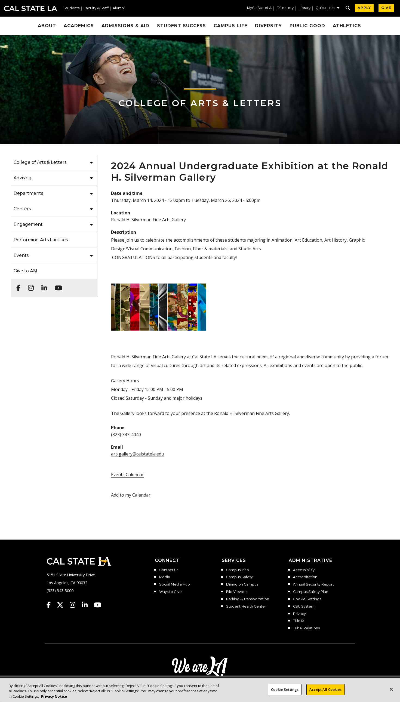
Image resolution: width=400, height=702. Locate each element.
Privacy (299, 614)
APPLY (364, 8)
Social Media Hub (174, 584)
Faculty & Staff (96, 8)
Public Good (307, 25)
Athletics (347, 25)
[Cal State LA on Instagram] (75, 605)
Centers (22, 208)
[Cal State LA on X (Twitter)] (63, 605)
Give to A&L (26, 270)
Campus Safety (239, 577)
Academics (79, 25)
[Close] (391, 689)
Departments (28, 193)
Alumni (119, 8)
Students (71, 8)
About (47, 25)
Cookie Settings (307, 599)
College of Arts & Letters (200, 103)
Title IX (298, 621)
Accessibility (304, 570)
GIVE (386, 8)
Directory (285, 8)
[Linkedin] (42, 285)
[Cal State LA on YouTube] (97, 605)
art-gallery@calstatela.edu (137, 454)
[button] (327, 8)
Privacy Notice (54, 696)
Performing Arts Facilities (41, 239)
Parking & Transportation (247, 599)
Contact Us (168, 570)
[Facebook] (16, 285)
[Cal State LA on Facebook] (51, 605)
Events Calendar (127, 475)
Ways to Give (170, 592)
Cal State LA (30, 8)
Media (164, 577)
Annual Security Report (313, 584)
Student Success (181, 25)
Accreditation (305, 577)
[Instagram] (29, 285)
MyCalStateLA (259, 8)
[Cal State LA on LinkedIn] (87, 605)
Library (304, 8)
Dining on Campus (242, 584)
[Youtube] (56, 285)
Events (21, 255)
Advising (23, 177)
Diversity (268, 25)
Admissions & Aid (125, 25)
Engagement (28, 224)
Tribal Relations (306, 628)
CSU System (304, 606)
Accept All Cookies (325, 689)
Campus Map (237, 570)
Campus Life (230, 25)
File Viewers (236, 592)
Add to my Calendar (130, 495)
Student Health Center (246, 606)
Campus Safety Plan (310, 592)
